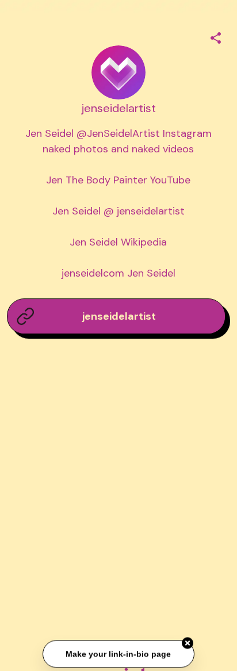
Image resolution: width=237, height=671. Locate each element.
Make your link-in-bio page (118, 653)
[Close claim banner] (187, 643)
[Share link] (216, 36)
